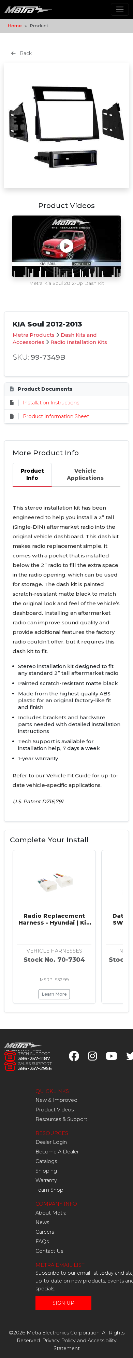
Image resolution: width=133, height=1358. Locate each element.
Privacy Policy (59, 1341)
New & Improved (56, 1100)
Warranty (46, 1180)
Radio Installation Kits (78, 342)
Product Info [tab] (32, 474)
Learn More (54, 994)
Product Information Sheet (56, 416)
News (42, 1222)
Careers (44, 1232)
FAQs (42, 1241)
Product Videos (54, 1110)
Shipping (46, 1171)
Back (25, 53)
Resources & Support (61, 1119)
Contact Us (49, 1251)
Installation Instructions (51, 403)
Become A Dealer (57, 1152)
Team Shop (49, 1190)
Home (15, 25)
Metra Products (34, 335)
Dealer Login (51, 1142)
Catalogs (46, 1161)
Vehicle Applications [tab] (85, 474)
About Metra (50, 1213)
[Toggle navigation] (120, 9)
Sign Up (63, 1303)
